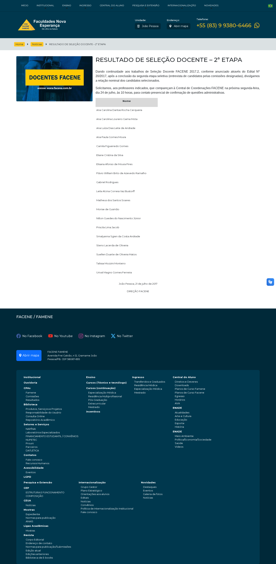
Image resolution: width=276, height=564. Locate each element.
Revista (29, 535)
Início (24, 5)
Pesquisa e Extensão (145, 5)
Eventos (30, 472)
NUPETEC (31, 439)
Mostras (29, 509)
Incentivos (93, 411)
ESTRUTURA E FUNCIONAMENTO (45, 492)
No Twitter (125, 336)
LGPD (27, 476)
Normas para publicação (41, 517)
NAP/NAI (31, 429)
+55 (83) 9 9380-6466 (223, 25)
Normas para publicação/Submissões (48, 546)
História (179, 426)
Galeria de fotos (152, 494)
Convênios (87, 505)
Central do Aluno (112, 5)
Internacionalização (182, 5)
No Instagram (95, 336)
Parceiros (31, 447)
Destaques (149, 487)
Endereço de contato (39, 543)
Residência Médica (145, 385)
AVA (177, 403)
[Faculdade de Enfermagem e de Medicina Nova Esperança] (41, 24)
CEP (26, 488)
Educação (181, 419)
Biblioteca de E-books (39, 557)
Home (19, 44)
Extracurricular (97, 403)
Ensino (66, 5)
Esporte (179, 423)
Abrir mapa (180, 26)
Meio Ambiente (184, 436)
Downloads (182, 385)
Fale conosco (34, 459)
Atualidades (182, 412)
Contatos (30, 455)
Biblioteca (30, 404)
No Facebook (32, 336)
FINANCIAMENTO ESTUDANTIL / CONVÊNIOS (52, 436)
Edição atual (33, 550)
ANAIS (29, 521)
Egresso (180, 396)
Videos (179, 446)
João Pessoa (149, 26)
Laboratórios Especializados (43, 432)
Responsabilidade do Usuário (43, 412)
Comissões (32, 396)
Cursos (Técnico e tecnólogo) (106, 382)
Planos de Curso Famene (190, 388)
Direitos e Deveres (186, 381)
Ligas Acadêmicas (36, 526)
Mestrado (94, 407)
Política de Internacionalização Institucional (107, 508)
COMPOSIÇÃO (34, 496)
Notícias (37, 44)
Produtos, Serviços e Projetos (44, 409)
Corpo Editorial (35, 539)
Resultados (32, 400)
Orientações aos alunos (95, 494)
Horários (180, 399)
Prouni (30, 443)
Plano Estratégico (91, 490)
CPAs (27, 388)
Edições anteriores (37, 554)
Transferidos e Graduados (149, 381)
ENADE (177, 407)
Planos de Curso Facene (189, 392)
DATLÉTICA (32, 450)
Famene (31, 392)
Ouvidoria (30, 382)
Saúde (179, 443)
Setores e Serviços (36, 424)
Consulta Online (35, 416)
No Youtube (63, 336)
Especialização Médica (102, 392)
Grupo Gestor (89, 487)
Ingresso (85, 5)
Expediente (33, 514)
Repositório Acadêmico (40, 419)
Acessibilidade (34, 467)
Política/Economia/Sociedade (193, 439)
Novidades (211, 5)
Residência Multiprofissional (105, 396)
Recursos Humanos (37, 463)
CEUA (27, 500)
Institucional (45, 5)
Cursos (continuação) (100, 388)
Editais (85, 497)
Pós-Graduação (97, 400)
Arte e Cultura (183, 416)
